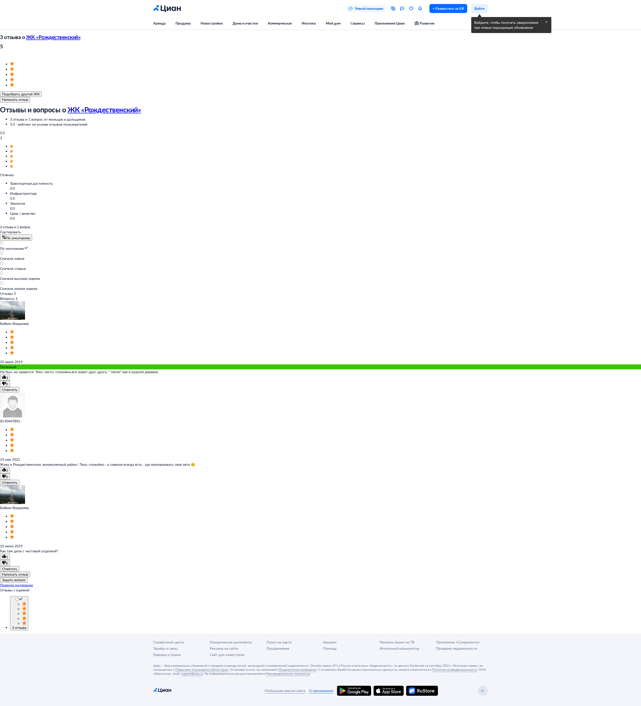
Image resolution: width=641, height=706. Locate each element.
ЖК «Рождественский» (53, 37)
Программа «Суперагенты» (458, 642)
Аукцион (330, 642)
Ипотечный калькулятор (399, 648)
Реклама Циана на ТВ (397, 642)
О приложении (321, 690)
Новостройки (212, 23)
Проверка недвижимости (456, 648)
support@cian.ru (192, 673)
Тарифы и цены (165, 648)
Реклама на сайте (224, 648)
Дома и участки (245, 23)
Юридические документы (231, 642)
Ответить (9, 389)
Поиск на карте (278, 642)
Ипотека (309, 23)
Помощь (330, 648)
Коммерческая (280, 23)
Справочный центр (168, 642)
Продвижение (277, 648)
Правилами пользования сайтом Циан (201, 669)
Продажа (183, 23)
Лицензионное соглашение (297, 669)
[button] (546, 22)
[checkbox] (21, 599)
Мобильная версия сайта (285, 690)
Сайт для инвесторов (227, 654)
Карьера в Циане (167, 654)
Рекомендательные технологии (288, 673)
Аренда (159, 23)
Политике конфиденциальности (454, 669)
